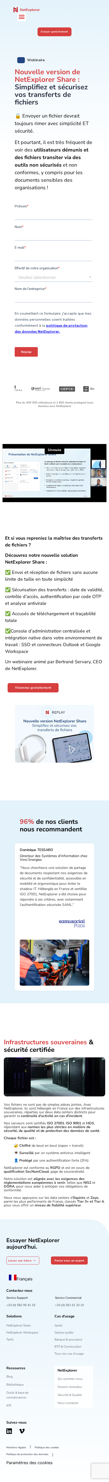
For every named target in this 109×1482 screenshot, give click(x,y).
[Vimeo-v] (21, 1431)
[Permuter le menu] (21, 16)
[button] (21, 60)
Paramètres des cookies (29, 1462)
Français (24, 1278)
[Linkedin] (9, 1431)
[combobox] (20, 1278)
